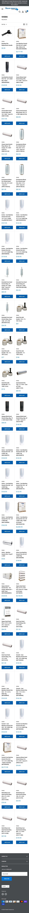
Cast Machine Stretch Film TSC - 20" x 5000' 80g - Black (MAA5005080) (7, 79)
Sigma (17, 75)
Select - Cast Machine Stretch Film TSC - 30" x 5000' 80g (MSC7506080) (7, 519)
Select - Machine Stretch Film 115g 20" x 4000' (7, 554)
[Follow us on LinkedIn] (6, 894)
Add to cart (7, 56)
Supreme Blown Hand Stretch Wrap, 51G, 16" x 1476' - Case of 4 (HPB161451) (21, 760)
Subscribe (6, 878)
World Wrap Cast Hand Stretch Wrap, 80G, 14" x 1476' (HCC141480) (7, 830)
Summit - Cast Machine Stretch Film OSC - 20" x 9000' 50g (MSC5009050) (7, 726)
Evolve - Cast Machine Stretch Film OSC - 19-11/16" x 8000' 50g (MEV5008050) (7, 251)
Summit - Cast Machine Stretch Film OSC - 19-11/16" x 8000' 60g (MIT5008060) (21, 692)
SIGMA (3, 41)
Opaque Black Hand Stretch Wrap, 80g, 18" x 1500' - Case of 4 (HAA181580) (21, 419)
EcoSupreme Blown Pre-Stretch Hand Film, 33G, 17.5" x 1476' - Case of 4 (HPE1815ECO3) (21, 183)
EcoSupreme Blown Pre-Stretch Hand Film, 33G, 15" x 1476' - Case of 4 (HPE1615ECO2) (7, 183)
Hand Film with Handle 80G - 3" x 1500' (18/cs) (20, 352)
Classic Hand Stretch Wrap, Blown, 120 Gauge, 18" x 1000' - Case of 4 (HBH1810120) (7, 148)
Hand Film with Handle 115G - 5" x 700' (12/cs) (6, 352)
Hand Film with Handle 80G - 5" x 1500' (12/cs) (6, 384)
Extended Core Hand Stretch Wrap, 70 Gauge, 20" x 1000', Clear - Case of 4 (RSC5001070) (7, 285)
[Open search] (20, 12)
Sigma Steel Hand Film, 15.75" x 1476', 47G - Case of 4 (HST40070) (7, 624)
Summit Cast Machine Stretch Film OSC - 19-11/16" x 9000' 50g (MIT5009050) (21, 726)
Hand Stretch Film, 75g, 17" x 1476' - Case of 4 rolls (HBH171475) (21, 385)
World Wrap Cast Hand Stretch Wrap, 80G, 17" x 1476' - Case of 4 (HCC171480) (21, 831)
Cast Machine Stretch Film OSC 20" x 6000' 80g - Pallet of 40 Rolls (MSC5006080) (21, 46)
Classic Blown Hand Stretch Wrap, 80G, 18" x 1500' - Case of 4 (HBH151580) (7, 113)
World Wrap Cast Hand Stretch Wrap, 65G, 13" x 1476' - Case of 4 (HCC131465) (7, 796)
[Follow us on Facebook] (3, 894)
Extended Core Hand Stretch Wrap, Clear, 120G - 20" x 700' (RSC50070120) (7, 320)
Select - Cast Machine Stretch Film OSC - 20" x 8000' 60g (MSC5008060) (7, 486)
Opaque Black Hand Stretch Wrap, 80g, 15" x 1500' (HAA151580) (7, 418)
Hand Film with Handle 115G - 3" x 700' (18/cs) (20, 319)
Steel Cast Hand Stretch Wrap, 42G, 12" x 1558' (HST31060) (21, 624)
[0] (26, 12)
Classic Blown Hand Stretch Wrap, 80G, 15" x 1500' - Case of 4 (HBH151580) (21, 79)
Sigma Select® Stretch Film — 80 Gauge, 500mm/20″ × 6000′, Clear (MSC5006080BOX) (7, 589)
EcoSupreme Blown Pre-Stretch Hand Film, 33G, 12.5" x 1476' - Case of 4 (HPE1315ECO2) (21, 148)
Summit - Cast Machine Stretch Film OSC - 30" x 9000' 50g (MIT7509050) (21, 657)
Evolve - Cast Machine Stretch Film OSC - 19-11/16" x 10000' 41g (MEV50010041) (7, 217)
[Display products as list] (26, 24)
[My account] (23, 12)
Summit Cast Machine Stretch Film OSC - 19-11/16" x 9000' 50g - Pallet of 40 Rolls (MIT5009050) (7, 761)
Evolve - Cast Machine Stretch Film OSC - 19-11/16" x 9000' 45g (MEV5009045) (21, 251)
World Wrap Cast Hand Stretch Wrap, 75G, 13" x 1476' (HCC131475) (21, 795)
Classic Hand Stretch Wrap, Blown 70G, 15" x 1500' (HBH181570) (21, 112)
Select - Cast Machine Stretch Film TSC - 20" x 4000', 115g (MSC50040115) (21, 486)
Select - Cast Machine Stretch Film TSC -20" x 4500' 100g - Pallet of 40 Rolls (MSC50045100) (21, 520)
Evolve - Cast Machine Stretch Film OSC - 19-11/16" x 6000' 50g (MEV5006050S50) (21, 217)
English (4, 886)
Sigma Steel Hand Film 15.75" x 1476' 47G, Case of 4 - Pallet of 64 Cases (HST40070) (21, 589)
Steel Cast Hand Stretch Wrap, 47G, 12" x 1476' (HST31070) (6, 657)
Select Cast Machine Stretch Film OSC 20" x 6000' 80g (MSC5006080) (21, 555)
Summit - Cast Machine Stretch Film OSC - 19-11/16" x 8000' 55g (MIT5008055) (7, 692)
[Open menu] (2, 9)
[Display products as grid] (24, 24)
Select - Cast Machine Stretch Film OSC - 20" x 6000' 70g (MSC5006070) (7, 452)
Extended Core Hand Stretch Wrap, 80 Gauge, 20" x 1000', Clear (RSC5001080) (21, 284)
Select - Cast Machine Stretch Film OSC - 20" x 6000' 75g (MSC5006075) (21, 452)
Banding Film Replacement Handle (7, 44)
